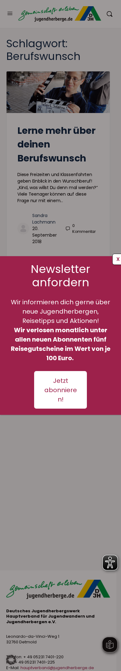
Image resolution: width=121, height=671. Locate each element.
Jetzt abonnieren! (60, 390)
